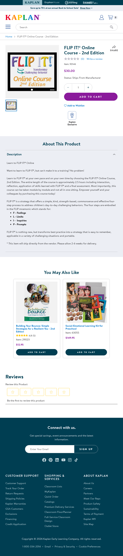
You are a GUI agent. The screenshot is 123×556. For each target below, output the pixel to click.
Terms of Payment (94, 514)
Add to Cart (90, 96)
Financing (10, 519)
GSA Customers (14, 508)
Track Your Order (14, 488)
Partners (88, 493)
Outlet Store (51, 526)
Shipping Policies (15, 498)
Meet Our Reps (92, 498)
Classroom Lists (53, 486)
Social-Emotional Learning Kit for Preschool (84, 327)
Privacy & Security (65, 546)
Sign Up (86, 449)
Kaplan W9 (90, 519)
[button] (96, 2)
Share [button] (114, 50)
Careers (88, 488)
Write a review (94, 59)
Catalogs (49, 501)
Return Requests (14, 493)
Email (48, 546)
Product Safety (92, 503)
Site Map (89, 524)
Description (14, 154)
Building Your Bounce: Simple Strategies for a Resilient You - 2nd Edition (35, 328)
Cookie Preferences (90, 546)
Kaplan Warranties (15, 503)
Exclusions (11, 514)
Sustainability (91, 508)
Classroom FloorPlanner (58, 512)
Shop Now (85, 8)
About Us (89, 483)
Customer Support (15, 483)
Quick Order (51, 496)
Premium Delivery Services (59, 507)
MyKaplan (50, 491)
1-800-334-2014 (31, 546)
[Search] (112, 27)
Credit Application (15, 524)
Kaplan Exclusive (72, 123)
